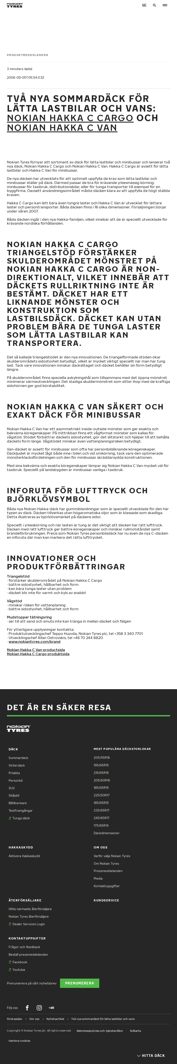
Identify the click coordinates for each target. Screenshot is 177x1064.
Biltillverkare (18, 803)
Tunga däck (21, 818)
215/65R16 (101, 773)
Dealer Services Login (29, 924)
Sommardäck (18, 758)
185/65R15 (101, 787)
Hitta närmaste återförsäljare (30, 909)
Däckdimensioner (107, 833)
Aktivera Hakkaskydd (24, 856)
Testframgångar (21, 810)
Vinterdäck (17, 765)
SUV (12, 788)
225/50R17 (102, 795)
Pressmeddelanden (108, 871)
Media (98, 878)
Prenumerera (79, 983)
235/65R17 (101, 810)
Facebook (20, 962)
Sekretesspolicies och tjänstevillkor (100, 1030)
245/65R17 (101, 818)
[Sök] (154, 5)
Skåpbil (14, 795)
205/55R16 (102, 757)
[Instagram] (39, 1008)
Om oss (100, 847)
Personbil (15, 780)
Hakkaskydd (21, 847)
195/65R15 (101, 765)
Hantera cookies (19, 1040)
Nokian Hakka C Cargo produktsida (38, 654)
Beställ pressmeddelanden (28, 954)
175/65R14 (101, 825)
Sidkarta (135, 1030)
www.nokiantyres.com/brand (34, 641)
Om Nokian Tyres (106, 863)
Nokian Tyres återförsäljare (29, 916)
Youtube (19, 969)
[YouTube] (51, 1008)
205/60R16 (102, 780)
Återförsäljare (25, 900)
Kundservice (106, 900)
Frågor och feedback (24, 947)
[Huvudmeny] (165, 5)
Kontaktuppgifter (107, 886)
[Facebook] (27, 1008)
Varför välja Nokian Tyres (112, 856)
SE (144, 5)
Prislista (14, 773)
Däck (13, 749)
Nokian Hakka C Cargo (70, 117)
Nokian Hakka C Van (62, 127)
